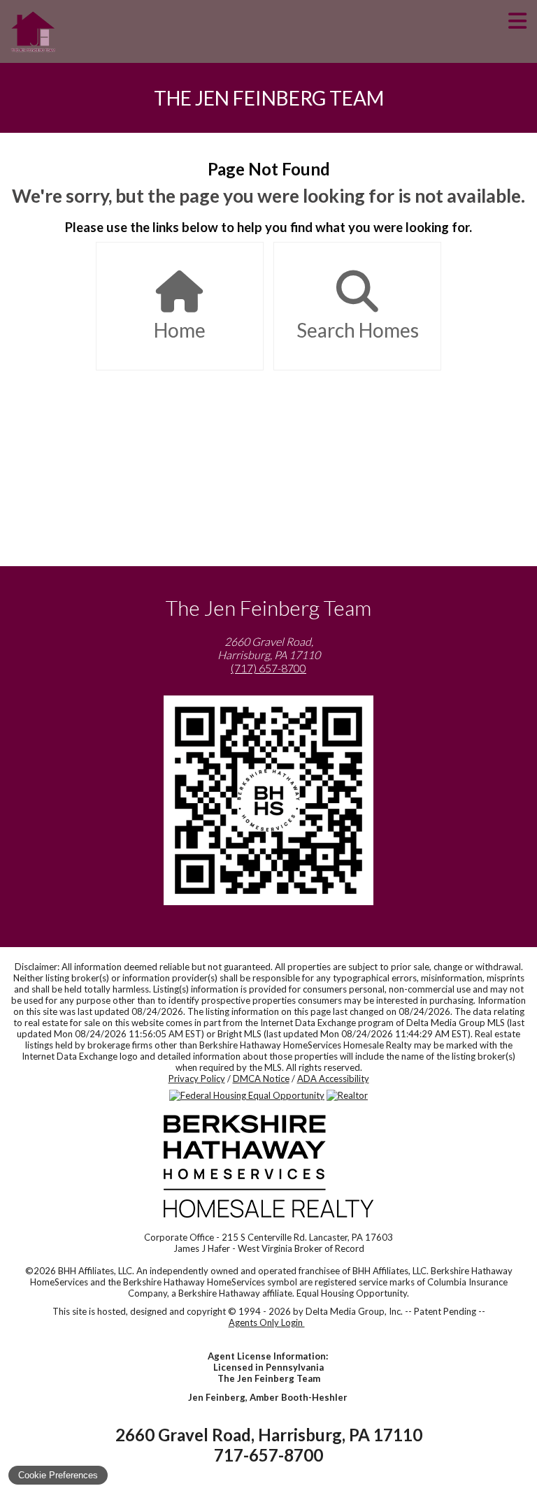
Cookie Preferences (58, 1475)
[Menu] (517, 31)
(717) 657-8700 (268, 668)
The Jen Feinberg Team (269, 98)
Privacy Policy (197, 1078)
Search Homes (357, 330)
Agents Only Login (267, 1322)
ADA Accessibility (333, 1078)
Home (180, 330)
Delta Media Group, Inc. (354, 1311)
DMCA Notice (261, 1078)
